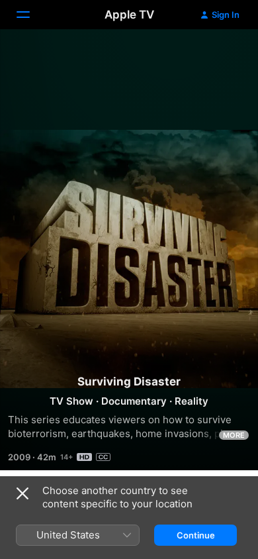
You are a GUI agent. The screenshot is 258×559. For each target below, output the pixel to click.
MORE (234, 435)
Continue (196, 535)
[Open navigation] (31, 14)
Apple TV (129, 14)
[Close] (22, 493)
